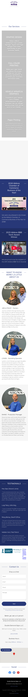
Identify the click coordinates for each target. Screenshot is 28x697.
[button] (22, 642)
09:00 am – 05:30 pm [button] (16, 642)
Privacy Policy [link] (8, 610)
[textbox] (14, 576)
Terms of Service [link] (16, 610)
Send (14, 603)
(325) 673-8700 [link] (14, 633)
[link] (14, 1)
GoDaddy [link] (17, 693)
